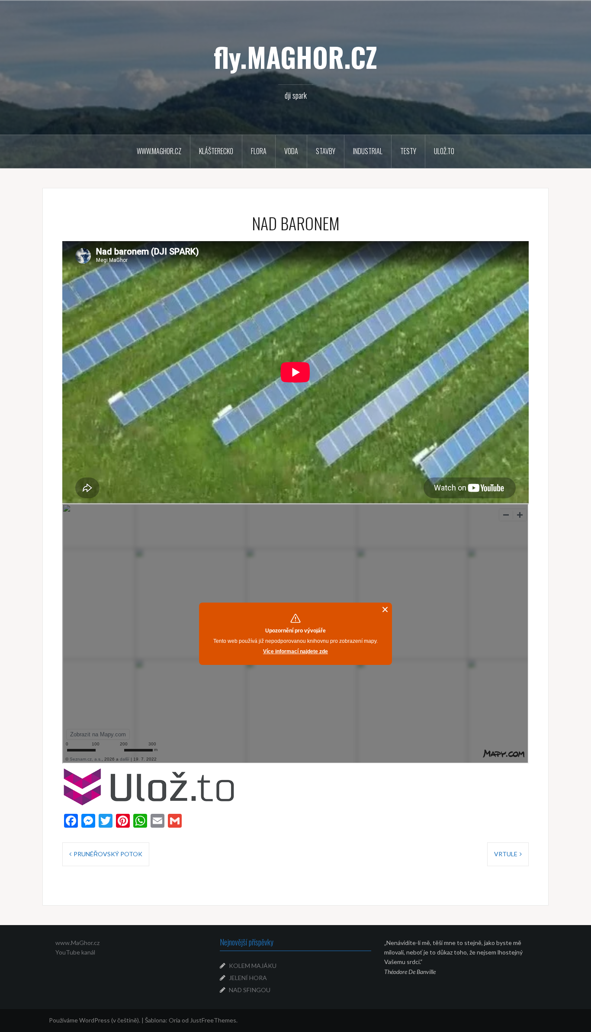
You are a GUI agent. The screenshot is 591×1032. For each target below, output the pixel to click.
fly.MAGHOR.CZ (295, 57)
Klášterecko (216, 151)
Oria (174, 1020)
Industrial (367, 151)
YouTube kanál (75, 952)
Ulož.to (444, 151)
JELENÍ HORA (248, 977)
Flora (259, 151)
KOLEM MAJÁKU (252, 965)
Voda (291, 151)
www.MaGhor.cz (77, 942)
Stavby (325, 151)
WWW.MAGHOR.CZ (159, 151)
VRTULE (505, 854)
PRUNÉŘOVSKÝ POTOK (108, 854)
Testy (408, 151)
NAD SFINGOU (249, 989)
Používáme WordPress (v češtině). (94, 1020)
